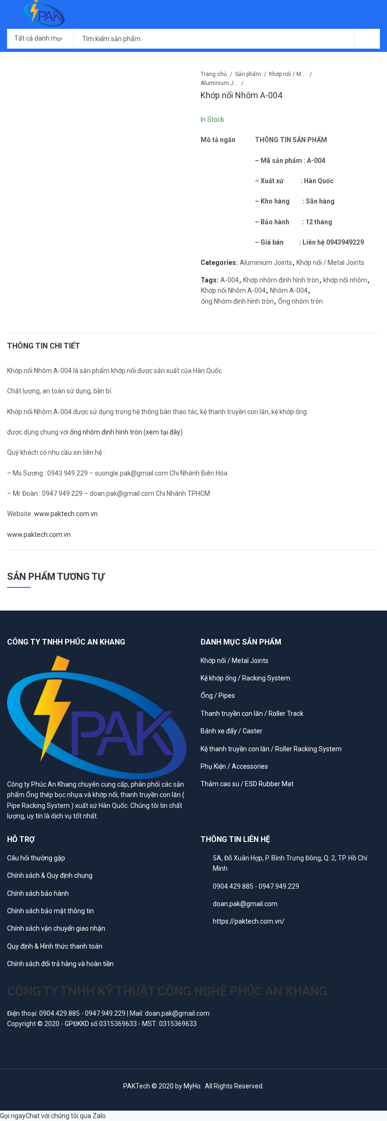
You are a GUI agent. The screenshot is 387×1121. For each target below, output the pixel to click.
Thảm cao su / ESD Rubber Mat (247, 784)
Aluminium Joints (219, 83)
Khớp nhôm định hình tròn (281, 280)
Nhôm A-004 (289, 290)
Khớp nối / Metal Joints (288, 74)
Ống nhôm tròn (300, 301)
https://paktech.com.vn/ (249, 921)
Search (367, 39)
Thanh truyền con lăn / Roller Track (252, 713)
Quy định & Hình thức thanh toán (54, 946)
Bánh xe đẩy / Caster (231, 731)
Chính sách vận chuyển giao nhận (56, 928)
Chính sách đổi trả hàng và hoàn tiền (60, 964)
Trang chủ (214, 74)
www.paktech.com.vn (66, 514)
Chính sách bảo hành (38, 893)
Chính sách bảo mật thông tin (50, 911)
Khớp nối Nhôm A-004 (233, 290)
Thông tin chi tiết (43, 345)
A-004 (229, 280)
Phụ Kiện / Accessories (234, 766)
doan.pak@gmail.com (245, 904)
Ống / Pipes (218, 695)
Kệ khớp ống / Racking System (245, 678)
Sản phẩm (248, 74)
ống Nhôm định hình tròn (237, 301)
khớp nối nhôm (345, 280)
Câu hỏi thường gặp (36, 858)
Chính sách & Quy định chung (50, 875)
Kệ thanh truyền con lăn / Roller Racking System (271, 749)
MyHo (192, 1086)
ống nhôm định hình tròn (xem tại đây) (125, 432)
